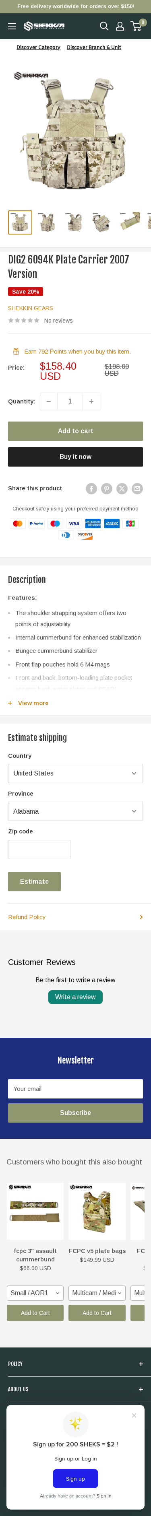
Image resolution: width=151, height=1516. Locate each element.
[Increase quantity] (91, 401)
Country (19, 755)
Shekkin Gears (30, 308)
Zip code (20, 831)
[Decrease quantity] (48, 401)
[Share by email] (137, 488)
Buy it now (75, 456)
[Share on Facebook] (91, 488)
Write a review (75, 997)
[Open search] (104, 26)
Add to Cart (35, 1313)
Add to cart (75, 431)
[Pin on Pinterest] (106, 488)
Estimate (34, 881)
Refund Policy (27, 916)
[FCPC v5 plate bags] (96, 1211)
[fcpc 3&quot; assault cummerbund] (35, 1211)
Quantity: (21, 401)
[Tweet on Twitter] (122, 488)
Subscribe (75, 1112)
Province (20, 793)
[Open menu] (12, 26)
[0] (136, 26)
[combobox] (35, 1293)
